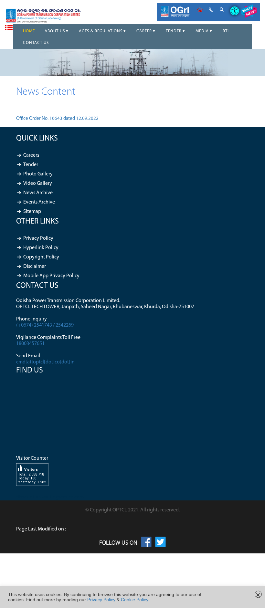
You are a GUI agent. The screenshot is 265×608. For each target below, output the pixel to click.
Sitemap (32, 211)
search (222, 9)
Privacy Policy (38, 238)
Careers (31, 155)
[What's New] (249, 12)
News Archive (38, 192)
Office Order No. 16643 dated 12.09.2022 (57, 118)
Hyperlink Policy (40, 247)
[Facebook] (146, 543)
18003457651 (30, 343)
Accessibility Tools (232, 5)
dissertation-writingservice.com (50, 497)
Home (200, 9)
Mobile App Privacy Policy (51, 275)
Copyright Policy (41, 257)
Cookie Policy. (135, 599)
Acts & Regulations (100, 31)
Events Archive (39, 202)
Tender (174, 31)
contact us (211, 9)
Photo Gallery (38, 174)
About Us (55, 31)
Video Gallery (37, 183)
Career (144, 31)
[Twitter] (160, 543)
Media (202, 31)
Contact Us (36, 43)
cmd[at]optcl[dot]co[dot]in (45, 362)
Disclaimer (34, 266)
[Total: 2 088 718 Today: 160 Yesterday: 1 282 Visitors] (32, 491)
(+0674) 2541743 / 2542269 (45, 325)
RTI (226, 31)
